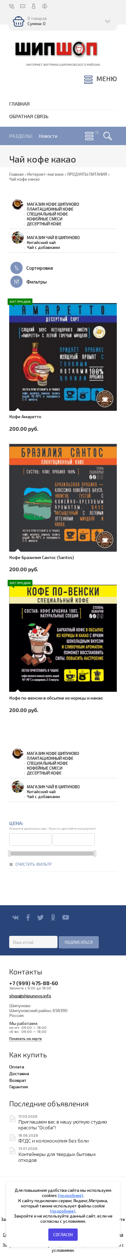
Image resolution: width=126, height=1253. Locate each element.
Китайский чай (41, 242)
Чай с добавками (43, 247)
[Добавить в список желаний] (17, 376)
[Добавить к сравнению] (17, 394)
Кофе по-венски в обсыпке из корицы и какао (56, 697)
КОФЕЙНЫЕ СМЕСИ (44, 218)
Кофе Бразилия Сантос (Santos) (41, 557)
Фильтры (36, 281)
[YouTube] (65, 917)
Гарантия (18, 1086)
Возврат (17, 1080)
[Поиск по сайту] (107, 136)
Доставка (19, 1073)
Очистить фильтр (33, 864)
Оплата (16, 1066)
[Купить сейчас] (17, 342)
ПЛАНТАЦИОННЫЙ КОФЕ (50, 209)
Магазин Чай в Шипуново (53, 237)
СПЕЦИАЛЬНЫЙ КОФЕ (47, 214)
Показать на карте (25, 1039)
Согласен (63, 1234)
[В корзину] (17, 359)
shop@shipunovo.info (30, 995)
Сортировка (39, 268)
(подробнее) (70, 1195)
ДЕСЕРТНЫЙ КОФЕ (44, 223)
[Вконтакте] (15, 917)
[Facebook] (28, 917)
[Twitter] (40, 917)
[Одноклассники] (53, 917)
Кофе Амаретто (25, 416)
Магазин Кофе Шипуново (53, 204)
